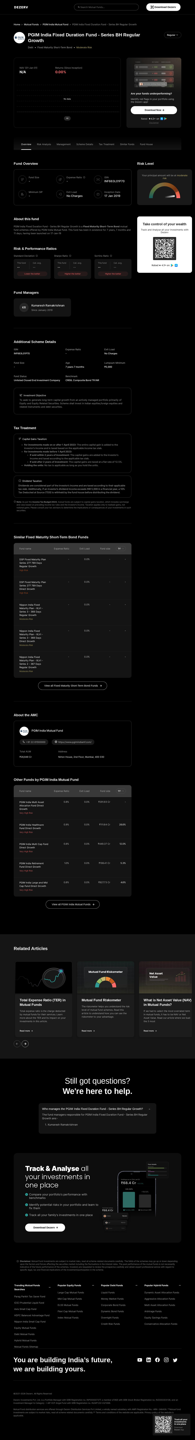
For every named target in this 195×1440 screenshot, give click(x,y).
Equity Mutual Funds (25, 1327)
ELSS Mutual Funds (68, 1305)
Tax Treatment (106, 144)
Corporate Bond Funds (113, 1305)
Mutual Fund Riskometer (101, 1000)
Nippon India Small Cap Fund (30, 1321)
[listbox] (72, 266)
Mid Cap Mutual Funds (70, 1298)
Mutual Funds (31, 24)
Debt (30, 47)
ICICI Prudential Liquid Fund (29, 1302)
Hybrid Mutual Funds (25, 1340)
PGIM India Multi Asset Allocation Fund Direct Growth (31, 805)
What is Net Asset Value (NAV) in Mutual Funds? (167, 1002)
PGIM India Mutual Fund (55, 24)
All (67, 118)
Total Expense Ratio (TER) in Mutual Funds (43, 1002)
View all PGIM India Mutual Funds (71, 904)
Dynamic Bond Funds (112, 1311)
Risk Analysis (44, 144)
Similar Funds (127, 144)
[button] (172, 35)
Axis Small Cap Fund (25, 1309)
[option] (32, 266)
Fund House (146, 144)
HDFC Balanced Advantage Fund (32, 1315)
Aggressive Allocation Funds (159, 1298)
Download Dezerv (165, 7)
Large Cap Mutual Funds (71, 1292)
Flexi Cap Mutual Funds (70, 1311)
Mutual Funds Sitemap (26, 1346)
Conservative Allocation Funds (160, 1323)
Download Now (153, 110)
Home (17, 24)
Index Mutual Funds (68, 1317)
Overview (26, 144)
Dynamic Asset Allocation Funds (161, 1292)
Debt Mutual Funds (24, 1334)
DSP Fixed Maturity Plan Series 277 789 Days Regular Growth (32, 563)
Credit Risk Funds (110, 1323)
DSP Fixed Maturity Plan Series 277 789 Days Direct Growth (32, 585)
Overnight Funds (110, 1317)
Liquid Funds (108, 1292)
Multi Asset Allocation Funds (159, 1305)
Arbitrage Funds (153, 1311)
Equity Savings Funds (155, 1317)
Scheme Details (84, 144)
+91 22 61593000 (35, 742)
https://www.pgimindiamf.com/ (75, 742)
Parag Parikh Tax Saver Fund (29, 1296)
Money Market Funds (112, 1298)
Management (64, 144)
